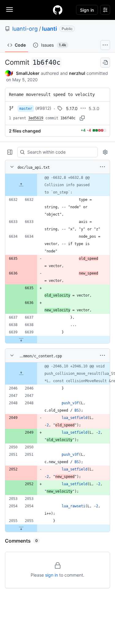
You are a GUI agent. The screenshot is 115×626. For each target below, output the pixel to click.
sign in (51, 575)
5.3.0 (94, 108)
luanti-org (25, 28)
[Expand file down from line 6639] (21, 339)
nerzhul (77, 73)
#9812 (43, 108)
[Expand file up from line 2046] (21, 374)
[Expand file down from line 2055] (21, 528)
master (25, 108)
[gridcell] (57, 185)
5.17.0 (72, 108)
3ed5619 (35, 118)
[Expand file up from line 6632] (21, 185)
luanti (49, 28)
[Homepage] (58, 10)
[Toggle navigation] (9, 9)
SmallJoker (28, 73)
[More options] (102, 167)
